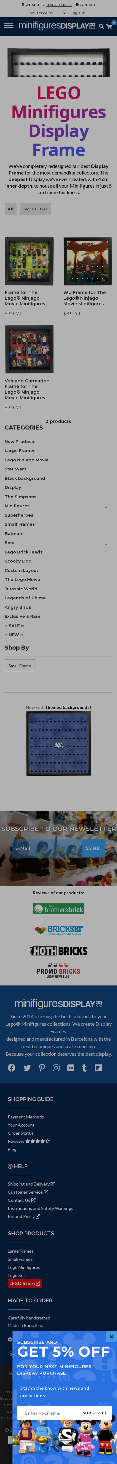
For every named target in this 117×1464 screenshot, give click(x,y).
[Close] (111, 1336)
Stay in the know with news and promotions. (54, 1391)
